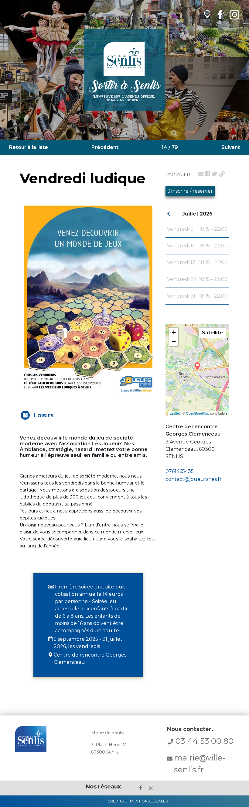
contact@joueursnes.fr (193, 479)
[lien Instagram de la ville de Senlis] (234, 14)
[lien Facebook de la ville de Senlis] (220, 14)
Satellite (212, 333)
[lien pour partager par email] (200, 174)
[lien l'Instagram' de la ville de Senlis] (151, 788)
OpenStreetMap (197, 413)
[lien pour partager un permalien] (222, 174)
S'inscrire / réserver (190, 191)
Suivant (230, 147)
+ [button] (174, 332)
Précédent (104, 147)
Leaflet (175, 413)
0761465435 (179, 471)
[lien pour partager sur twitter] (214, 174)
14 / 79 (170, 147)
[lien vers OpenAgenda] (207, 14)
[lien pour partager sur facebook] (207, 174)
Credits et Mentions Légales (137, 801)
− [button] (174, 341)
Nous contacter (190, 729)
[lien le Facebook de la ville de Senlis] (140, 788)
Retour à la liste (28, 147)
